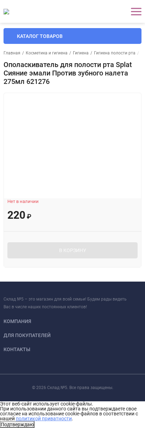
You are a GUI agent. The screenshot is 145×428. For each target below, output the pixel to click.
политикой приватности (44, 418)
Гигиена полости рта (114, 53)
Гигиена (81, 53)
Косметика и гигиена (47, 53)
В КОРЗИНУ (72, 250)
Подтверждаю (17, 424)
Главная (12, 53)
